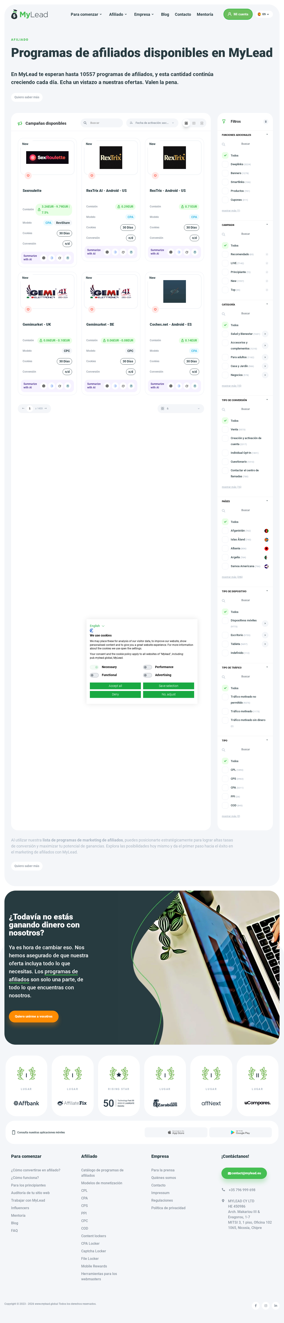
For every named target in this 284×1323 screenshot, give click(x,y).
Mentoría (205, 14)
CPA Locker (90, 1243)
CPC (84, 1221)
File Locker (90, 1259)
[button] (264, 14)
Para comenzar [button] (84, 14)
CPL (84, 1190)
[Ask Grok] (59, 257)
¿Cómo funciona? (25, 1178)
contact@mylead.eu (246, 1173)
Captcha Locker (93, 1251)
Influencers (20, 1208)
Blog (165, 14)
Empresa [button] (142, 14)
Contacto (183, 14)
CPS (84, 1206)
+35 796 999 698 (242, 1190)
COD (84, 1228)
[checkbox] (94, 667)
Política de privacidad (168, 1208)
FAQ (14, 1231)
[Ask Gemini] (51, 257)
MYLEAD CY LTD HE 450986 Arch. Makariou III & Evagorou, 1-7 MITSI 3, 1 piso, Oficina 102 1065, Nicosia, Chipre (250, 1214)
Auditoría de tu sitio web (30, 1193)
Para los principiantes (28, 1185)
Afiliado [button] (116, 14)
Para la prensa (163, 1170)
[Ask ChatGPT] (43, 257)
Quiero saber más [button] (26, 97)
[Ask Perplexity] (67, 257)
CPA (84, 1198)
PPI (84, 1213)
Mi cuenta (241, 14)
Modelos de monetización (101, 1183)
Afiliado (20, 39)
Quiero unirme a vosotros (34, 1016)
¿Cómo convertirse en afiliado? (35, 1170)
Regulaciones (162, 1200)
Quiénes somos (163, 1178)
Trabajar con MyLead (28, 1200)
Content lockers (93, 1236)
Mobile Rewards (94, 1266)
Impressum (160, 1193)
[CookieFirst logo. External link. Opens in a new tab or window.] (91, 630)
